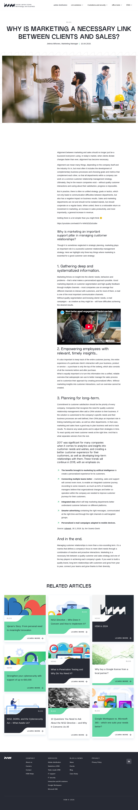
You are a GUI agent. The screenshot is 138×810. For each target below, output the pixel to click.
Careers (29, 766)
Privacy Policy (97, 762)
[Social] (129, 761)
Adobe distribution (54, 762)
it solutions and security (97, 5)
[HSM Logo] (7, 757)
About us (29, 762)
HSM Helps (30, 774)
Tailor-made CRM (54, 770)
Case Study (74, 774)
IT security (51, 777)
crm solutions (76, 5)
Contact (28, 770)
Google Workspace (54, 785)
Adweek (67, 528)
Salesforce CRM (54, 766)
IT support (51, 774)
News (72, 762)
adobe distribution (60, 5)
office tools (116, 5)
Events (72, 766)
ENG (128, 5)
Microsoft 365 (53, 789)
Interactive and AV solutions (58, 781)
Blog (68, 22)
